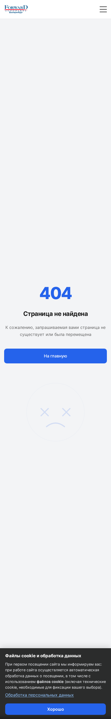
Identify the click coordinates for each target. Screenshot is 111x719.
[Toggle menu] (103, 9)
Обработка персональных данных (39, 694)
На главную (55, 355)
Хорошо (55, 709)
